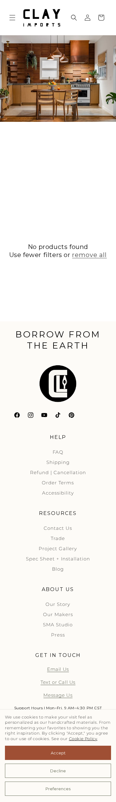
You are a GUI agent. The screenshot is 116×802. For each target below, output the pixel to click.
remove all (89, 255)
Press (58, 635)
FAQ (58, 452)
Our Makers (58, 614)
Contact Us (58, 528)
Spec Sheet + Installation (58, 559)
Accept (58, 752)
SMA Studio (58, 625)
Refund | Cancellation (58, 472)
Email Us (58, 669)
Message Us (57, 695)
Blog (58, 569)
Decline (58, 770)
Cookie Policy (83, 738)
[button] (12, 17)
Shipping (58, 462)
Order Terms (58, 483)
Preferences (58, 788)
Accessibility (58, 493)
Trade (58, 538)
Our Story (57, 604)
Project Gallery (58, 548)
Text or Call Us (58, 682)
